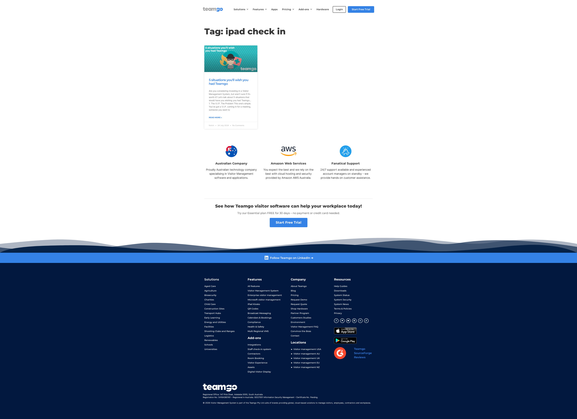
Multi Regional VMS (258, 331)
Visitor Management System (263, 290)
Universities (210, 349)
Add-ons (304, 9)
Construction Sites (214, 308)
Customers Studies (301, 317)
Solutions (239, 9)
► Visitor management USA (306, 349)
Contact (295, 335)
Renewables (211, 340)
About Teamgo (299, 286)
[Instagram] (360, 320)
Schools (208, 344)
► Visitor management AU (305, 353)
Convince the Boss (301, 331)
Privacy (338, 313)
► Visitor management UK (305, 358)
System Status (342, 295)
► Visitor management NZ (305, 367)
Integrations (254, 344)
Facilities (209, 326)
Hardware (322, 9)
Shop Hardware (299, 308)
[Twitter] (342, 320)
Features (258, 9)
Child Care (210, 304)
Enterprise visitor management (265, 295)
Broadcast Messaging (259, 313)
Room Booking (256, 358)
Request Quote (299, 304)
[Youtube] (348, 320)
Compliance (254, 322)
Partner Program (300, 313)
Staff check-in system (259, 349)
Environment (298, 322)
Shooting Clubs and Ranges (219, 331)
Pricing (286, 9)
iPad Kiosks (254, 304)
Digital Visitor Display (259, 371)
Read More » (215, 117)
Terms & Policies (343, 308)
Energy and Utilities (215, 322)
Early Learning (212, 317)
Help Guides (340, 286)
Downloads (340, 290)
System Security (342, 299)
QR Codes (253, 308)
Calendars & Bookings (260, 317)
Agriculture (210, 290)
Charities (209, 299)
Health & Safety (256, 326)
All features (254, 286)
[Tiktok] (366, 320)
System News (341, 304)
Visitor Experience (257, 362)
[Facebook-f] (336, 320)
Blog (293, 290)
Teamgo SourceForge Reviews (363, 353)
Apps (274, 9)
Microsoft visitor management (264, 299)
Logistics (209, 335)
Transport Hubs (212, 313)
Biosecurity (210, 295)
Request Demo (299, 299)
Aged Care (210, 286)
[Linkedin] (354, 320)
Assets (251, 367)
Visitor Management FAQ (304, 326)
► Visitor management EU (305, 362)
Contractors (254, 353)
